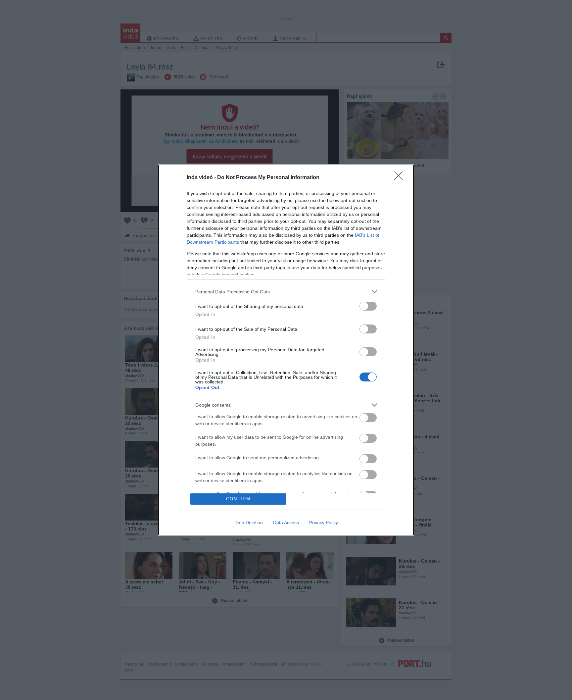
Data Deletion (248, 522)
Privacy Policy (323, 522)
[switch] (368, 306)
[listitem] (286, 291)
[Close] (400, 178)
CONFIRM (238, 498)
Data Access (286, 522)
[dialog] (286, 350)
